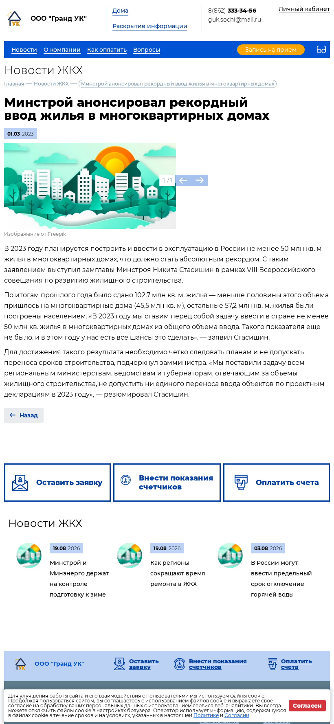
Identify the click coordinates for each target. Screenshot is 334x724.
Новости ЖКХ (51, 84)
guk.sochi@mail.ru (234, 19)
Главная (14, 84)
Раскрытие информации (149, 26)
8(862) (232, 10)
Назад (29, 415)
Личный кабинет (304, 9)
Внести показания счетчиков (218, 664)
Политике (206, 715)
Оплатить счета (296, 664)
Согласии (236, 715)
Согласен (307, 705)
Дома (120, 10)
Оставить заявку (144, 664)
